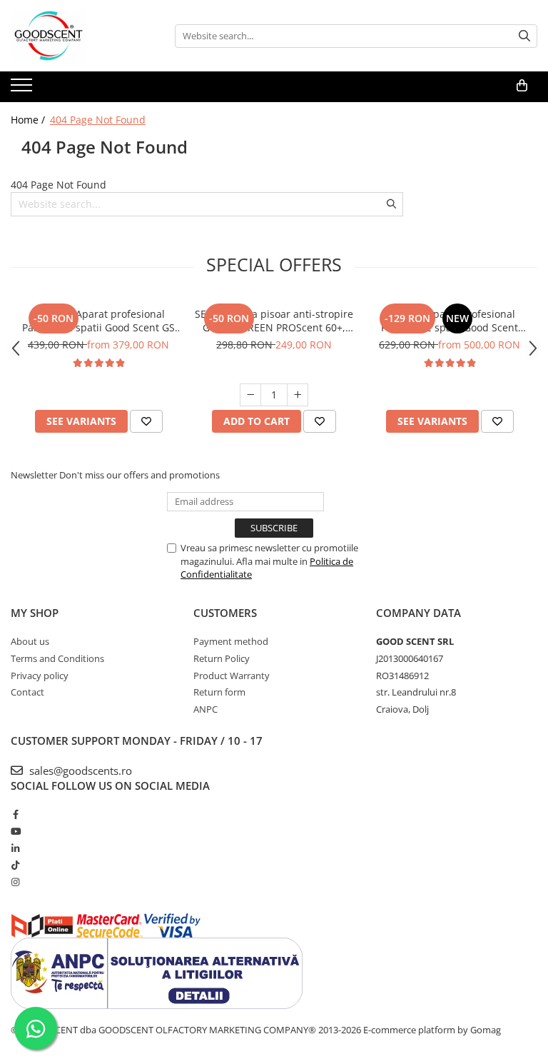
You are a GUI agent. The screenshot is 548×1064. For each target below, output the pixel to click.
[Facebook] (15, 814)
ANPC (205, 709)
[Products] (23, 89)
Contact (27, 692)
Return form (219, 692)
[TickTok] (15, 864)
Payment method (230, 641)
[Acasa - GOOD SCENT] (82, 36)
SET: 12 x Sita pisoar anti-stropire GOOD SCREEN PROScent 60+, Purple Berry (274, 320)
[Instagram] (15, 881)
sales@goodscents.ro (79, 770)
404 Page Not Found (98, 119)
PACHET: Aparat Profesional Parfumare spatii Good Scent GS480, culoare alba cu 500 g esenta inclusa (450, 320)
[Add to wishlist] (146, 421)
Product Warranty (231, 675)
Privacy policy (39, 675)
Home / (29, 119)
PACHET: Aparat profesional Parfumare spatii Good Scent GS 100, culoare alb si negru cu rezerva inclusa (98, 320)
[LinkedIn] (15, 848)
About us (30, 641)
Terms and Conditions (57, 658)
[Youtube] (15, 831)
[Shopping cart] (522, 85)
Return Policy (221, 658)
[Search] (524, 36)
